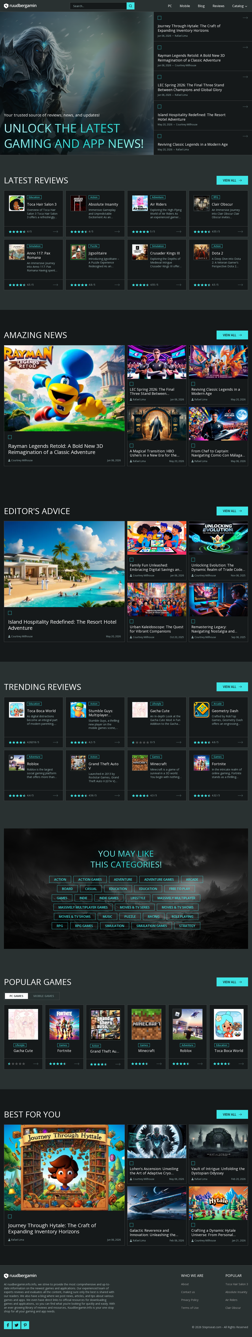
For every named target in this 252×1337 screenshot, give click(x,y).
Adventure (123, 879)
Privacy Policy (189, 1300)
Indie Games (109, 898)
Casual (91, 889)
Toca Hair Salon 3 (236, 1284)
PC (170, 5)
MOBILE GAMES (43, 996)
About (185, 1284)
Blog (201, 5)
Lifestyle (138, 898)
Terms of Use (190, 1308)
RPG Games (84, 926)
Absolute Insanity (236, 1292)
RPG (60, 926)
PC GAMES (16, 996)
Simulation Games (151, 926)
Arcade (192, 879)
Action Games (90, 879)
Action (60, 879)
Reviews (218, 5)
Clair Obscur (233, 1308)
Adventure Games (159, 879)
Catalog (238, 6)
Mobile (185, 5)
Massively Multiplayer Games (83, 907)
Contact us (188, 1292)
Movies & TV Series (135, 907)
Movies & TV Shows (178, 907)
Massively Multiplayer (176, 898)
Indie (83, 898)
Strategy (187, 926)
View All (229, 180)
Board (67, 889)
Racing (153, 916)
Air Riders (231, 1300)
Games (62, 898)
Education (118, 889)
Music (107, 916)
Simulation (114, 926)
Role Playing (182, 916)
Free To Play (179, 889)
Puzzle (130, 916)
